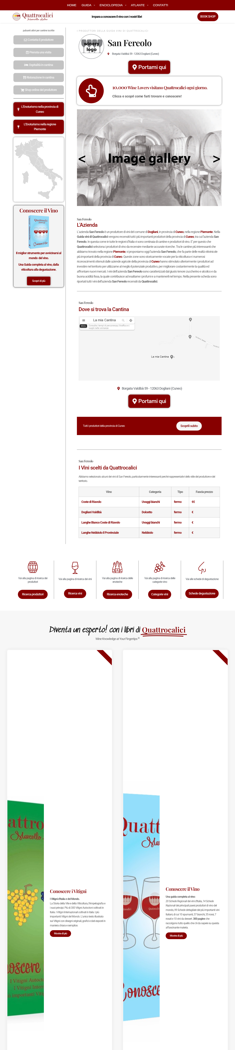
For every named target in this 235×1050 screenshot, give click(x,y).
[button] (38, 39)
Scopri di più (38, 281)
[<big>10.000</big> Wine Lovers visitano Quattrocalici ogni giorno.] (91, 90)
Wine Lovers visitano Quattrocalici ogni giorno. (159, 87)
